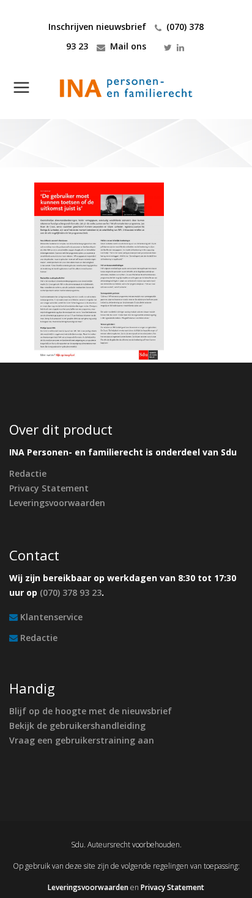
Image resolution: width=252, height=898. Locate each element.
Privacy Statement (49, 488)
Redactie (27, 473)
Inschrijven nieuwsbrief (97, 26)
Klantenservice (51, 617)
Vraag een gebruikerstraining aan (81, 740)
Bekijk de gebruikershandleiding (77, 725)
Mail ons (128, 46)
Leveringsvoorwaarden (57, 503)
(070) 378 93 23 (71, 592)
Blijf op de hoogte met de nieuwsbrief (90, 711)
